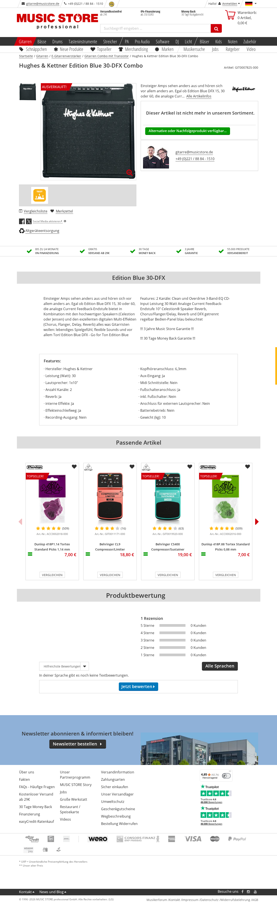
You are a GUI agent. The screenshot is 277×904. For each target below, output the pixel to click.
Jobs (215, 49)
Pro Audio (142, 41)
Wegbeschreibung (116, 816)
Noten (232, 41)
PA (127, 41)
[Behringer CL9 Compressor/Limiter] (110, 499)
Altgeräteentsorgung (42, 230)
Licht (188, 41)
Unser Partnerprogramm (75, 775)
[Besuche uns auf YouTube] (255, 891)
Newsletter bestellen (75, 744)
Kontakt (25, 891)
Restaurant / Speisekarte (70, 809)
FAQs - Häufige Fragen (37, 786)
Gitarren (25, 41)
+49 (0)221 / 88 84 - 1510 (195, 158)
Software (162, 41)
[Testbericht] (39, 195)
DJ (177, 41)
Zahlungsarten (113, 779)
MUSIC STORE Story (76, 784)
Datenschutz (209, 900)
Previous (20, 521)
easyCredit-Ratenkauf (36, 821)
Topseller (104, 49)
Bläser (204, 41)
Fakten (24, 779)
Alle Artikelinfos (198, 96)
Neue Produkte (71, 49)
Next (257, 521)
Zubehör (249, 41)
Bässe (41, 41)
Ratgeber (233, 49)
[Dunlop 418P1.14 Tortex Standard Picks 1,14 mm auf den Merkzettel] (74, 466)
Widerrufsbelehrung (235, 900)
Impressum (190, 900)
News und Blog (51, 891)
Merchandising (136, 49)
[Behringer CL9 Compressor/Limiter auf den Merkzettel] (132, 466)
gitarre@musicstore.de (42, 4)
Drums (57, 41)
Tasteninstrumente (83, 41)
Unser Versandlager (117, 794)
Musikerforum (157, 900)
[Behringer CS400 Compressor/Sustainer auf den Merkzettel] (189, 466)
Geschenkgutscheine (118, 809)
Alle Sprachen (219, 666)
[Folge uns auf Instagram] (248, 891)
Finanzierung (29, 814)
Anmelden (229, 4)
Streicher (110, 41)
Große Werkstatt (73, 799)
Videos (65, 819)
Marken (168, 49)
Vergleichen (52, 575)
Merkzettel (64, 211)
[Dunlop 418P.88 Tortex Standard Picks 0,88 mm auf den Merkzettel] (247, 466)
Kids (218, 41)
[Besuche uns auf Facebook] (242, 891)
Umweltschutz (112, 801)
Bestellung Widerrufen (119, 823)
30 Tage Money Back (35, 806)
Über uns (26, 772)
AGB (255, 900)
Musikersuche (194, 49)
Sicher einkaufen (114, 786)
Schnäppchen (36, 49)
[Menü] (230, 772)
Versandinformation (117, 772)
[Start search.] (216, 28)
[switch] (226, 775)
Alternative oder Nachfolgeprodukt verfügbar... (188, 130)
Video (251, 49)
